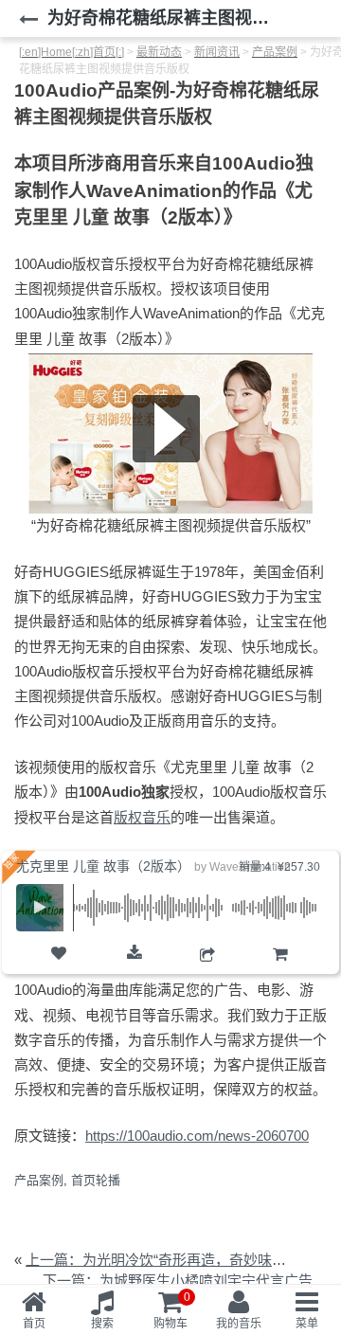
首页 (34, 1323)
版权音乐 (142, 817)
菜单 (307, 1323)
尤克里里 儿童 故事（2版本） (103, 866)
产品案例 (38, 1180)
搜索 (102, 1323)
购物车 (280, 971)
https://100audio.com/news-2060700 (197, 1136)
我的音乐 (238, 1323)
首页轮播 (95, 1180)
